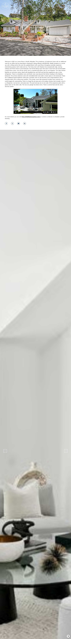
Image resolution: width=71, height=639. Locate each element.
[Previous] (5, 451)
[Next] (66, 451)
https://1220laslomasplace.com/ (31, 116)
